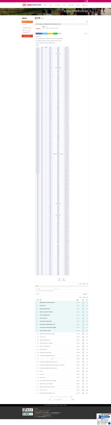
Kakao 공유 (51, 33)
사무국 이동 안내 (42, 377)
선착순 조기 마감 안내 (43, 390)
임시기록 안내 (42, 374)
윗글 (80, 283)
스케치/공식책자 (71, 5)
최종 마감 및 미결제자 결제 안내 (45, 315)
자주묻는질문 (25, 24)
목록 (87, 21)
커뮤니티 (78, 5)
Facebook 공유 (39, 33)
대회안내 (45, 5)
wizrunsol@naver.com (26, 32)
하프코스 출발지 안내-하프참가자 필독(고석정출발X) (48, 327)
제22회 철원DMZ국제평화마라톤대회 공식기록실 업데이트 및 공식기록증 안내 (52, 365)
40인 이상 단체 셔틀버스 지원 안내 (45, 330)
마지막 (71, 396)
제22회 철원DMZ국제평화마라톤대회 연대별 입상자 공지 (49, 361)
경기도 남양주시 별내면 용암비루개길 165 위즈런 (42, 410)
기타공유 (59, 33)
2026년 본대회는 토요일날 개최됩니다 (46, 321)
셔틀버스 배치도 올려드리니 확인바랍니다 (46, 311)
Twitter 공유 (45, 33)
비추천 (63, 280)
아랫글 (84, 283)
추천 (59, 280)
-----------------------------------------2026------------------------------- (51, 358)
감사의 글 (41, 371)
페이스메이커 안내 (42, 305)
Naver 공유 (55, 33)
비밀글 (38, 293)
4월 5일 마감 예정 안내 (43, 318)
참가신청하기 (28, 36)
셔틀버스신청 (84, 5)
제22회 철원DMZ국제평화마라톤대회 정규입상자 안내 (48, 368)
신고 (86, 33)
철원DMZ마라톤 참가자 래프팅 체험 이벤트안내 (47, 302)
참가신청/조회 (57, 5)
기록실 (64, 5)
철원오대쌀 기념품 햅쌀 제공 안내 (45, 308)
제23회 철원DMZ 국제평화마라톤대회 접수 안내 (47, 324)
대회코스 (50, 5)
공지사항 (24, 21)
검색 (73, 399)
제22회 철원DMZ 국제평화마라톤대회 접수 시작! (47, 393)
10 (65, 396)
